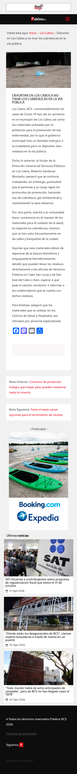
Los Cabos (46, 33)
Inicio (33, 33)
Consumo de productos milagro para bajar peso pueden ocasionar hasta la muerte (37, 387)
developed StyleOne (19, 760)
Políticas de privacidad (21, 733)
